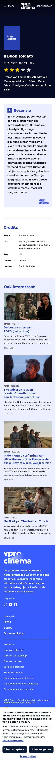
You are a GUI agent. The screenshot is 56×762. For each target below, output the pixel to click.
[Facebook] (15, 604)
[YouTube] (10, 604)
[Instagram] (5, 604)
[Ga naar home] (28, 6)
